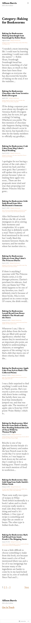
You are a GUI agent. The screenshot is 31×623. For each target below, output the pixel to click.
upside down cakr (8, 378)
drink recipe (21, 265)
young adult (16, 101)
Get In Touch (8, 607)
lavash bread (21, 322)
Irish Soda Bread (17, 211)
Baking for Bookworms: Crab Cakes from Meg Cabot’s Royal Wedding (15, 148)
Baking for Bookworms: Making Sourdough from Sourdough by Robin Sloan (13, 36)
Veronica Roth (10, 101)
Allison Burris (9, 3)
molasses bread (8, 545)
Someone (23, 211)
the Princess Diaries (13, 266)
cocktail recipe (15, 265)
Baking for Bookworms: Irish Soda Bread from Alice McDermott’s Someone (15, 203)
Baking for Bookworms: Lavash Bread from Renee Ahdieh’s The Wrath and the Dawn (13, 314)
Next (26, 587)
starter (8, 44)
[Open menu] (28, 3)
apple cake (4, 377)
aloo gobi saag (5, 489)
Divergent (4, 101)
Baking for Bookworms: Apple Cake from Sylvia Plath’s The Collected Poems (15, 370)
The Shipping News (16, 545)
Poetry (22, 377)
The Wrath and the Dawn (11, 323)
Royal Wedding (9, 156)
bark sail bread (25, 544)
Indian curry (24, 489)
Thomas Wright (14, 438)
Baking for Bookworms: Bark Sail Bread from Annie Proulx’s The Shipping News (15, 537)
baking (3, 100)
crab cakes (14, 155)
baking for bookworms (7, 42)
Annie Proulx (5, 544)
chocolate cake (21, 100)
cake (17, 100)
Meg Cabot (19, 155)
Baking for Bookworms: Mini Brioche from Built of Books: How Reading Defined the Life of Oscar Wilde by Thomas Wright (15, 427)
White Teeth (12, 490)
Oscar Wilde (8, 438)
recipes (20, 42)
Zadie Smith (18, 490)
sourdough (4, 44)
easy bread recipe (9, 211)
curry (20, 489)
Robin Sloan (24, 42)
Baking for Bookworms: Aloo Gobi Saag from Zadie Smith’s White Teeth (15, 482)
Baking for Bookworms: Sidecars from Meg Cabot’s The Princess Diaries (14, 258)
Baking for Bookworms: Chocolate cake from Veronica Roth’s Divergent (15, 93)
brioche (23, 436)
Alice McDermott (6, 210)
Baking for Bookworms (15, 40)
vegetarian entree (5, 490)
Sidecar (6, 266)
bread (17, 322)
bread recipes (15, 42)
